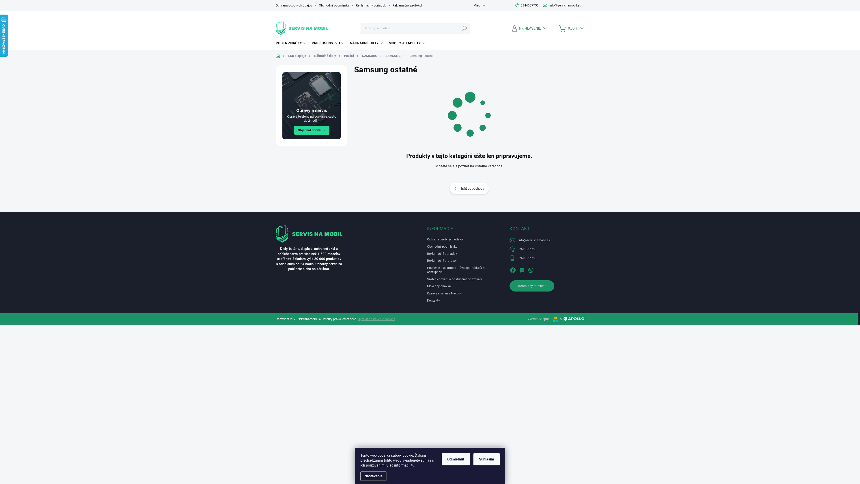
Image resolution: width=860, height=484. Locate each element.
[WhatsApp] (530, 269)
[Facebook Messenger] (521, 269)
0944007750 (527, 249)
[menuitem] (291, 43)
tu (412, 465)
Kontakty (433, 300)
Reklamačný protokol (407, 5)
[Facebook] (513, 269)
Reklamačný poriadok (371, 5)
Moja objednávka (439, 286)
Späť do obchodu (472, 188)
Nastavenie (373, 476)
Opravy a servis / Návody (444, 293)
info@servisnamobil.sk (534, 240)
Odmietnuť (455, 459)
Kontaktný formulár (532, 286)
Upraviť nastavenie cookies (376, 319)
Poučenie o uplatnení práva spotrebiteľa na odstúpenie (456, 270)
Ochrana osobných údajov (294, 5)
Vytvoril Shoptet (539, 319)
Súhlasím (486, 459)
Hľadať (464, 28)
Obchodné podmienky (334, 5)
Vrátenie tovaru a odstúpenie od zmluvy (454, 279)
